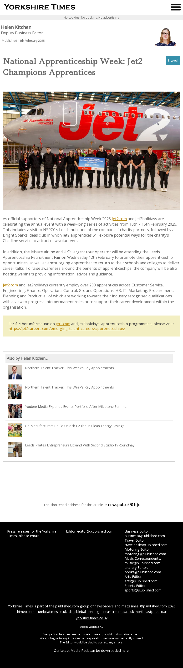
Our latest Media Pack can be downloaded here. (91, 650)
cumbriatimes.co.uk (51, 611)
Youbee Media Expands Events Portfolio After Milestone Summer (76, 406)
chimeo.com (25, 611)
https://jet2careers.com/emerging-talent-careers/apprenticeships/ (67, 328)
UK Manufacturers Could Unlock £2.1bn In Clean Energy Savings (74, 426)
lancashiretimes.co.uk (117, 611)
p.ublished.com (155, 606)
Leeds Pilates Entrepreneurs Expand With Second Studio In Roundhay (79, 445)
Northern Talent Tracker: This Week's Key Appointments (69, 368)
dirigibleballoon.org (84, 611)
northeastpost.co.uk (152, 611)
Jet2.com (119, 218)
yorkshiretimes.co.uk (91, 618)
